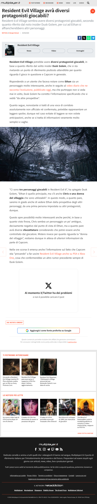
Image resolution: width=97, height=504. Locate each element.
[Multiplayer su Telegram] (48, 449)
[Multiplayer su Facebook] (35, 449)
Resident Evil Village (29, 45)
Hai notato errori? (15, 322)
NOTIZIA (4, 33)
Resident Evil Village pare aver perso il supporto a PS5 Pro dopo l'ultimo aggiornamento (29, 381)
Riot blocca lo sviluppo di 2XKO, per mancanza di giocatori (67, 419)
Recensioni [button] (49, 3)
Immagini (80, 51)
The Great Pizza (61, 490)
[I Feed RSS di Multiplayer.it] (61, 449)
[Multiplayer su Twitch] (52, 449)
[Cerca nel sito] (88, 3)
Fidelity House (48, 490)
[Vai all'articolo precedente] (94, 252)
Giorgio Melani (14, 33)
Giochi (81, 3)
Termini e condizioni (45, 475)
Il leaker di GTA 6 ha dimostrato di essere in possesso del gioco (30, 419)
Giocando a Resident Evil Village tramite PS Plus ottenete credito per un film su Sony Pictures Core (10, 381)
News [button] (61, 3)
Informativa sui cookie (18, 475)
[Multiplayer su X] (40, 449)
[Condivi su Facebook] (80, 38)
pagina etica (72, 342)
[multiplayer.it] (48, 444)
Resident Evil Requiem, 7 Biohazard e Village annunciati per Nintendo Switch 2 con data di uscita (48, 381)
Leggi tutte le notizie (85, 433)
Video (68, 3)
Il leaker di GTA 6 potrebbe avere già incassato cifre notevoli (48, 419)
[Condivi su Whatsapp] (89, 38)
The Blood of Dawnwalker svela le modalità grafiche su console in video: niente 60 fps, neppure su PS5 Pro (85, 422)
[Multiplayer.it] (10, 3)
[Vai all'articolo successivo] (3, 252)
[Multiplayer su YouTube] (57, 449)
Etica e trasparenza (60, 475)
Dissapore (38, 490)
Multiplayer (18, 490)
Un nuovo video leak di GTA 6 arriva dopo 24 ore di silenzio (11, 419)
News (29, 51)
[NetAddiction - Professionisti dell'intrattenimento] (54, 485)
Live (74, 3)
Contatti (71, 475)
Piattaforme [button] (35, 3)
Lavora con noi (81, 475)
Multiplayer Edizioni (75, 490)
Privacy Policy (32, 475)
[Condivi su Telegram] (93, 38)
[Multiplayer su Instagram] (44, 449)
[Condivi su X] (84, 38)
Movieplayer (28, 490)
